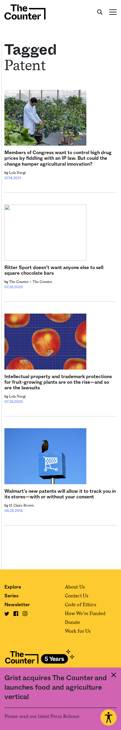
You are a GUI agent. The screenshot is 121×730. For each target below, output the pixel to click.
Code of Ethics (80, 604)
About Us (75, 587)
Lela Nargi (17, 173)
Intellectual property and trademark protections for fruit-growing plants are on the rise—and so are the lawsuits (58, 382)
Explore (12, 587)
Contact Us (76, 596)
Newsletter (17, 604)
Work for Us (78, 631)
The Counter (42, 282)
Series (11, 596)
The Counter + (21, 282)
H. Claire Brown (21, 505)
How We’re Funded (85, 613)
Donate (72, 622)
